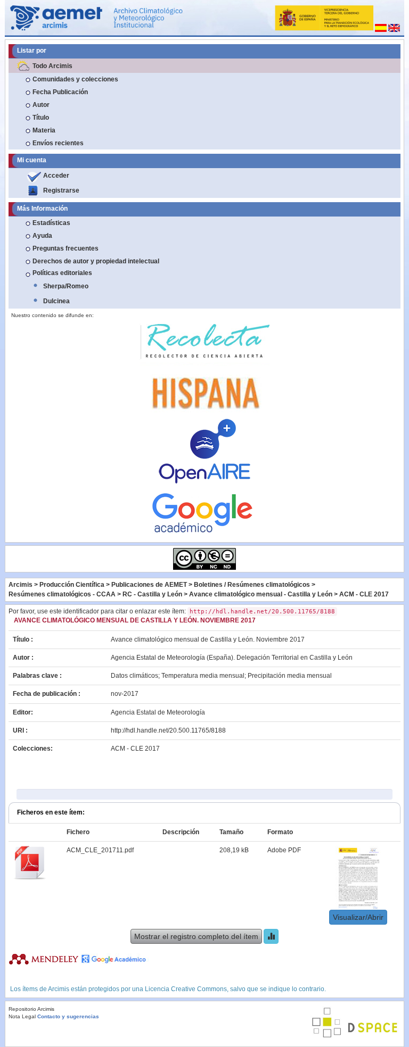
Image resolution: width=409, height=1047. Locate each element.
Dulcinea (56, 301)
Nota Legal (22, 1016)
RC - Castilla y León (152, 594)
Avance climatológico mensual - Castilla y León (260, 594)
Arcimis (20, 584)
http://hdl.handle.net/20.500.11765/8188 (168, 730)
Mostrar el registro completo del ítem (196, 936)
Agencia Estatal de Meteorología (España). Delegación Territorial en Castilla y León (232, 657)
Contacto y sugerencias (68, 1016)
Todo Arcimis (52, 66)
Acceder (56, 175)
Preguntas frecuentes (65, 248)
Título (40, 117)
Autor (41, 105)
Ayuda (42, 235)
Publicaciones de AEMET (149, 584)
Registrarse (61, 190)
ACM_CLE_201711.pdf (100, 850)
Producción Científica (71, 584)
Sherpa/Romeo (65, 286)
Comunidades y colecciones (75, 79)
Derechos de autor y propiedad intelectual (95, 261)
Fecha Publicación (60, 92)
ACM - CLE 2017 (364, 594)
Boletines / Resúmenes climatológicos (252, 584)
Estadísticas (51, 223)
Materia (43, 130)
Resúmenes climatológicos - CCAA (62, 594)
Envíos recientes (58, 143)
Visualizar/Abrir (358, 917)
